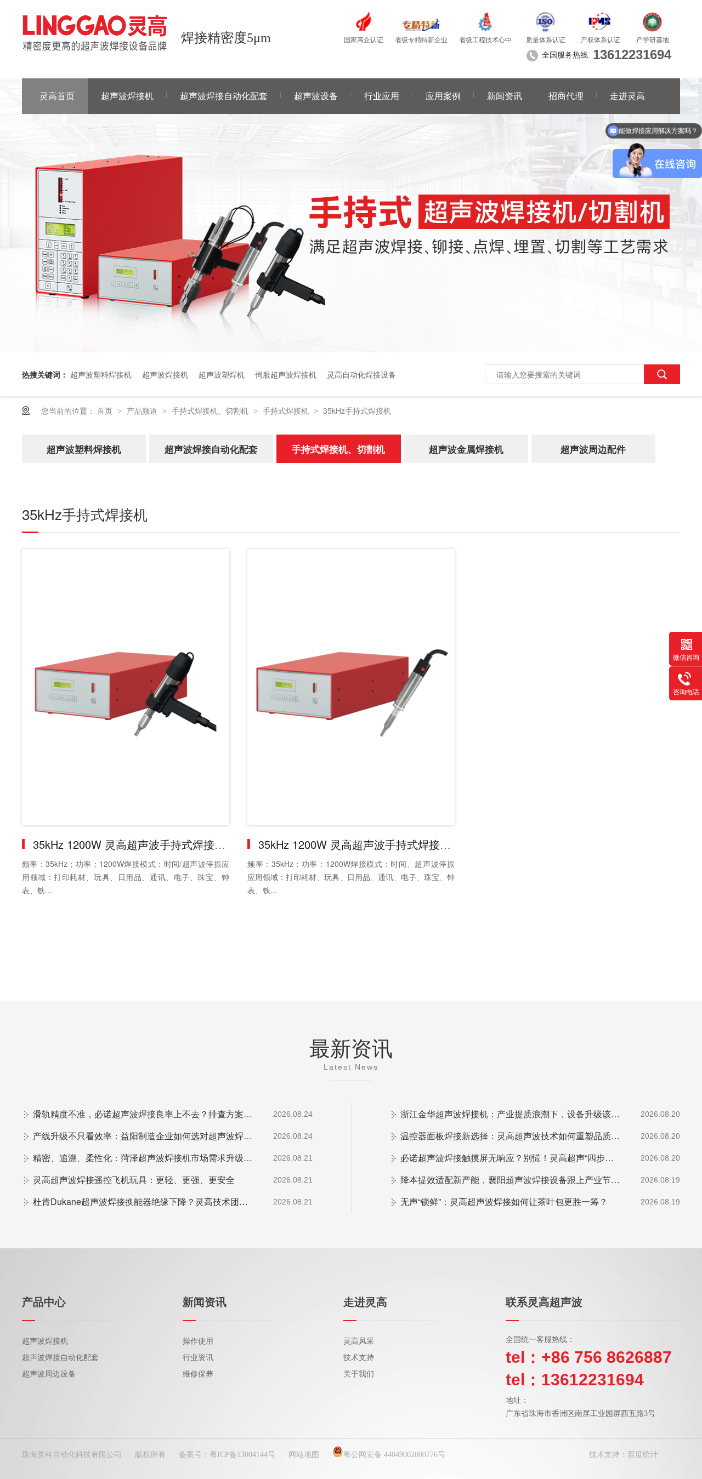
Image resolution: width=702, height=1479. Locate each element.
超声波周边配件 (593, 448)
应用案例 (443, 96)
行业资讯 (198, 1358)
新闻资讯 (504, 96)
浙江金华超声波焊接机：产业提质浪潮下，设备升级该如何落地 (510, 1113)
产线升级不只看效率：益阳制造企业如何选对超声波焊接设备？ (142, 1135)
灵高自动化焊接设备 (361, 374)
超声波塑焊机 (222, 374)
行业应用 (381, 96)
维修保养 (198, 1374)
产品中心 (44, 1302)
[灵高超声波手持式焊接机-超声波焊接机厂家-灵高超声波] (95, 33)
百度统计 (642, 1455)
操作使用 (198, 1341)
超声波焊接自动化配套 (224, 96)
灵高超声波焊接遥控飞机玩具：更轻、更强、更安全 (134, 1179)
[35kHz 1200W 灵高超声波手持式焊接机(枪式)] (125, 687)
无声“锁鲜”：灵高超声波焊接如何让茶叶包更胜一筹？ (504, 1201)
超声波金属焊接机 (466, 448)
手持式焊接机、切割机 (211, 410)
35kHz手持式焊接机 (357, 410)
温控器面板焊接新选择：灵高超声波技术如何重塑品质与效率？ (510, 1135)
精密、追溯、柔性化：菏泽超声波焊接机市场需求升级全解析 (142, 1157)
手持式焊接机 (287, 410)
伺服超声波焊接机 (285, 374)
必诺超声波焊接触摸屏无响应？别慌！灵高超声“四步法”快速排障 (510, 1157)
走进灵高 (627, 96)
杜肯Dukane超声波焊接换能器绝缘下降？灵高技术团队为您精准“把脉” (142, 1201)
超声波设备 (316, 96)
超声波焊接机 (127, 96)
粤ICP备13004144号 (242, 1455)
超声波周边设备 (49, 1374)
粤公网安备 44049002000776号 (394, 1455)
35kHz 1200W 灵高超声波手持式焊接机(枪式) (144, 844)
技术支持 (358, 1358)
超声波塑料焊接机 (101, 374)
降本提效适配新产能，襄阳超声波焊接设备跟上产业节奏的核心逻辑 (510, 1179)
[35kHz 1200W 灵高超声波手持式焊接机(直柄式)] (351, 687)
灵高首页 (57, 96)
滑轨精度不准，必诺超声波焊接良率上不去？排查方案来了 (142, 1113)
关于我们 (358, 1374)
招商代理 (566, 96)
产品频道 (143, 410)
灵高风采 (358, 1341)
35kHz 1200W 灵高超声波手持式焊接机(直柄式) (374, 844)
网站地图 (303, 1455)
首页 (106, 410)
